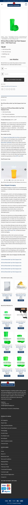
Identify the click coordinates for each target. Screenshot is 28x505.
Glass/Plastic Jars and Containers (9, 428)
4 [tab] (9, 180)
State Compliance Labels (6, 441)
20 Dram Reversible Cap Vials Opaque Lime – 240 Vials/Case (21, 347)
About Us (3, 453)
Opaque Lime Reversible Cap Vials (11, 137)
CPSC (14, 230)
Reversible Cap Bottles (6, 142)
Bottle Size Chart (5, 456)
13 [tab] (23, 180)
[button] (2, 4)
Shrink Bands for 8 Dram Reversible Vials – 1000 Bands (7, 295)
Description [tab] (4, 97)
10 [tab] (18, 180)
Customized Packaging (6, 469)
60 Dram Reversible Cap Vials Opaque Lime (11, 271)
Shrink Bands (4, 438)
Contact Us (3, 477)
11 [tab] (20, 180)
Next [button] (25, 170)
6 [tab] (12, 180)
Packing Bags (4, 430)
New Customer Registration (7, 474)
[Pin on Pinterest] (12, 89)
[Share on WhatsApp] (2, 89)
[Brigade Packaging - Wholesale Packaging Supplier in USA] (14, 4)
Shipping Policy (4, 461)
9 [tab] (17, 180)
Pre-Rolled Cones (5, 435)
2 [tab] (6, 180)
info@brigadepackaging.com (7, 405)
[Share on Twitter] (7, 89)
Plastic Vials (4, 423)
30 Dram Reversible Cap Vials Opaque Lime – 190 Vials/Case (21, 371)
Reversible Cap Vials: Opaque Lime (10, 38)
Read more (21, 300)
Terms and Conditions (6, 459)
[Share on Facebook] (5, 89)
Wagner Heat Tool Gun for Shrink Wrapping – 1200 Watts (21, 295)
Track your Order (5, 466)
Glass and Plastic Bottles (7, 425)
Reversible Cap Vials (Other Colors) (17, 37)
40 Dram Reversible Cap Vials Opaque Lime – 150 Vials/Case (7, 371)
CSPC (22, 156)
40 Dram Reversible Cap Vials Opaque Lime (11, 268)
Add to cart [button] (7, 300)
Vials (6, 36)
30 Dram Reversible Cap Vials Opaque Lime (11, 265)
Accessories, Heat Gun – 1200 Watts (21, 323)
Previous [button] (3, 170)
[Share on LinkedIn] (14, 89)
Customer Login (4, 472)
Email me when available (14, 79)
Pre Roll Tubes (4, 433)
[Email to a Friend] (9, 89)
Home (2, 36)
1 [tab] (4, 180)
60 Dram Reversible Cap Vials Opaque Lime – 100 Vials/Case (7, 347)
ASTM (16, 156)
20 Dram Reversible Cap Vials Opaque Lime (11, 262)
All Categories (4, 420)
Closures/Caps (4, 443)
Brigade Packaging (10, 185)
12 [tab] (21, 180)
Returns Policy (4, 464)
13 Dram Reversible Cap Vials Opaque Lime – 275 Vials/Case (7, 323)
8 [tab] (15, 180)
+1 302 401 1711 (5, 403)
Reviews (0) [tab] (3, 100)
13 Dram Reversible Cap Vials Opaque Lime (11, 259)
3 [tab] (7, 180)
